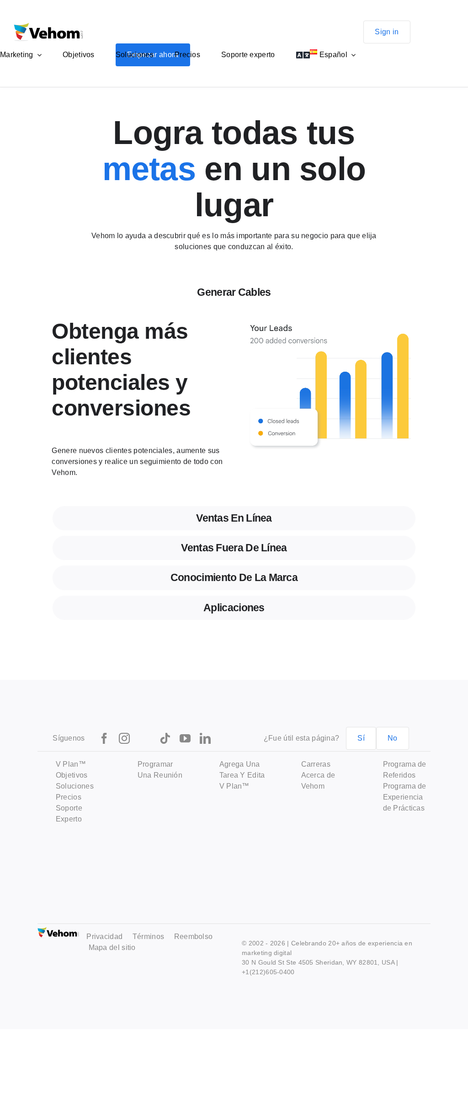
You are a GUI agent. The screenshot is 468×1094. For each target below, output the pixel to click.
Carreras (315, 764)
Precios (68, 797)
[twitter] (144, 738)
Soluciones (75, 786)
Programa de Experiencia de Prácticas (404, 797)
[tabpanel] (234, 407)
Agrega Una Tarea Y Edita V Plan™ (242, 775)
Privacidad (104, 936)
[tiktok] (165, 738)
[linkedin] (205, 738)
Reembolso (193, 936)
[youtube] (185, 738)
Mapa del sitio (112, 947)
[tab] (234, 292)
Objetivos (72, 775)
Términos (148, 936)
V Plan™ (71, 764)
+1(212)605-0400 (268, 972)
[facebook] (104, 738)
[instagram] (124, 738)
